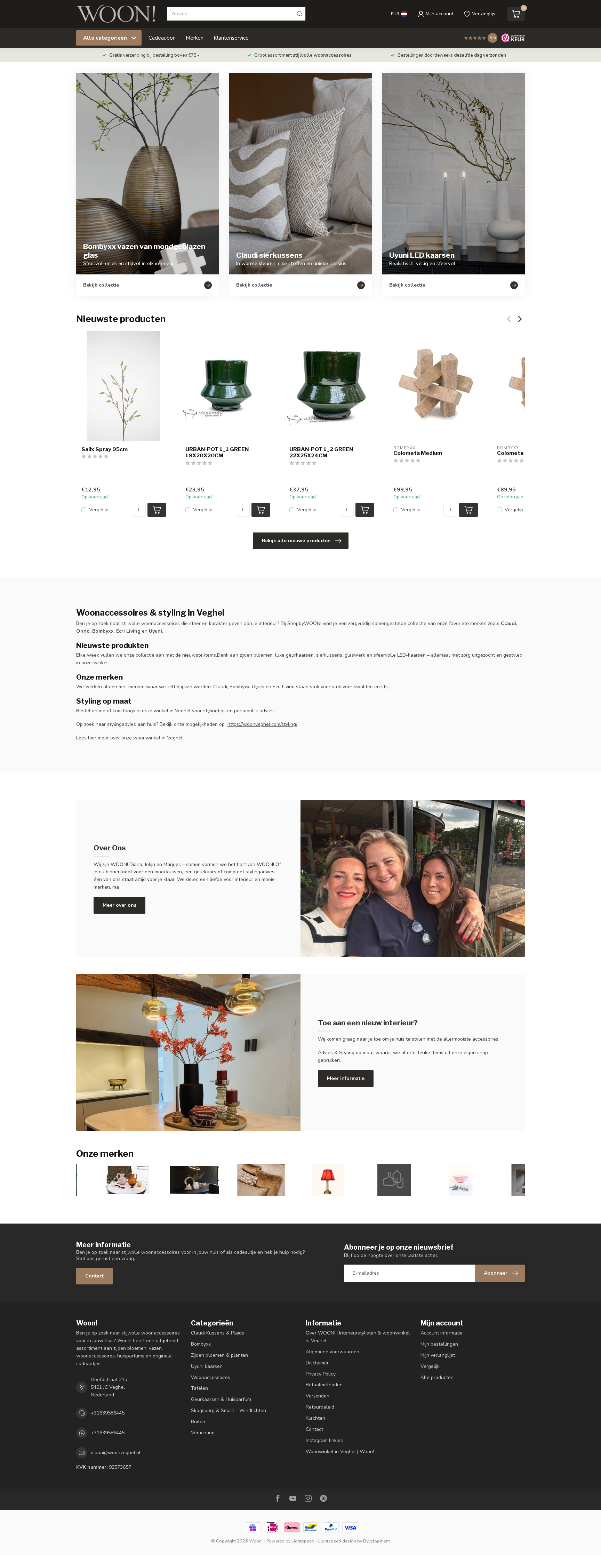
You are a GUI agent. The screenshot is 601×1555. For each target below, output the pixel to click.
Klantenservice (231, 37)
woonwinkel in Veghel (158, 738)
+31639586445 (108, 1413)
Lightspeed (302, 1541)
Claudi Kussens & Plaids (217, 1333)
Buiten (198, 1421)
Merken (194, 37)
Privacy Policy (321, 1374)
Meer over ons (119, 905)
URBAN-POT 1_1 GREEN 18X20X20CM (217, 452)
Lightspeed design (337, 1541)
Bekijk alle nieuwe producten (296, 540)
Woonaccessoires (210, 1377)
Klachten (315, 1418)
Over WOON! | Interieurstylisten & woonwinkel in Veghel (358, 1337)
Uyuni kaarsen (207, 1366)
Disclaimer (317, 1363)
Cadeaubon (162, 37)
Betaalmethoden (324, 1384)
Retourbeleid (320, 1407)
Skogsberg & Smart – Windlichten (228, 1410)
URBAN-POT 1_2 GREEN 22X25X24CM (321, 452)
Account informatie (441, 1333)
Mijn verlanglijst (437, 1355)
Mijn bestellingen (439, 1344)
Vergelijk (98, 509)
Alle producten (437, 1377)
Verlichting (203, 1432)
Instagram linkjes (324, 1440)
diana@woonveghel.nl (116, 1452)
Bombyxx (201, 1344)
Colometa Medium (417, 453)
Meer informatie (345, 1078)
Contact (94, 1276)
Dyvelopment (376, 1541)
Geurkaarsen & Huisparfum (221, 1399)
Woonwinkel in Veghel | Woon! (340, 1451)
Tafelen (199, 1388)
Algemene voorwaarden (332, 1351)
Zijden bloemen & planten (219, 1355)
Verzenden (317, 1396)
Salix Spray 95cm (104, 449)
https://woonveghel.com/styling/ (262, 724)
